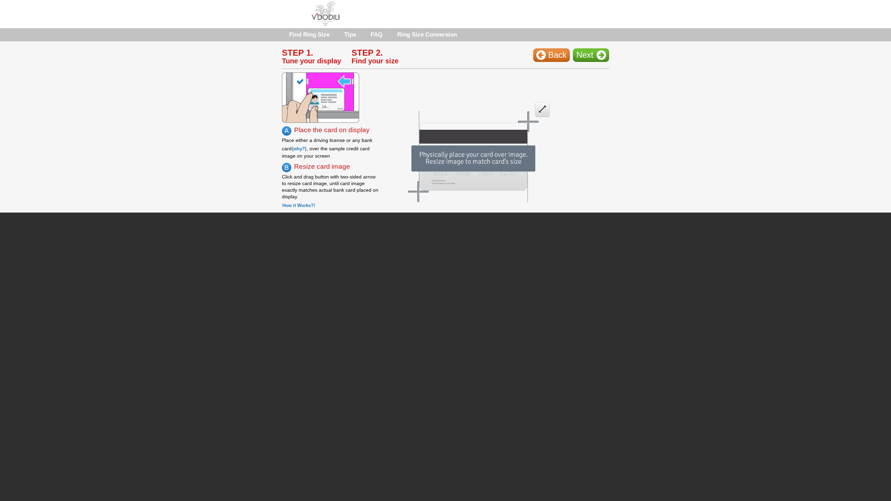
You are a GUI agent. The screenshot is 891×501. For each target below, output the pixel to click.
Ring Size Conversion (427, 34)
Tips (350, 34)
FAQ (377, 34)
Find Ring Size (309, 34)
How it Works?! (298, 205)
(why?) (299, 148)
